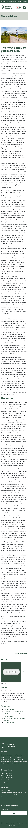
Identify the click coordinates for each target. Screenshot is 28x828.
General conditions (6, 780)
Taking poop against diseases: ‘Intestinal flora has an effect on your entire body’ (14, 714)
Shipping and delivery (7, 775)
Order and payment (6, 773)
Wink (17, 825)
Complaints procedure (7, 778)
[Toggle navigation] (24, 7)
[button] (18, 7)
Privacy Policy (4, 782)
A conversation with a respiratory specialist (13, 797)
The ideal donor (9, 709)
